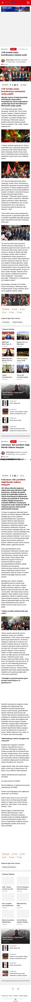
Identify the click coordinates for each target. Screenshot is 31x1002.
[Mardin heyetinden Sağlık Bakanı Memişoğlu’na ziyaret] (8, 917)
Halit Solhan (10, 60)
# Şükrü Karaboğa (17, 322)
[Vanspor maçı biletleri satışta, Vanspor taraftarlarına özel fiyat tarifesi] (15, 411)
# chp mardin (5, 322)
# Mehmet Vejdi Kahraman (9, 867)
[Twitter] (18, 989)
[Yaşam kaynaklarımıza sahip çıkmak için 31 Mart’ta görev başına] (8, 372)
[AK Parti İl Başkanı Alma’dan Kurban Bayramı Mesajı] (23, 884)
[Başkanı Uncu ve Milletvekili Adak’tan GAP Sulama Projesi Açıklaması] (23, 339)
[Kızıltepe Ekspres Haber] (11, 2)
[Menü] (3, 2)
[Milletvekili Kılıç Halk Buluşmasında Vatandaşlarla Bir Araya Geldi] (23, 900)
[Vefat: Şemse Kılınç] (15, 420)
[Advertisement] (15, 29)
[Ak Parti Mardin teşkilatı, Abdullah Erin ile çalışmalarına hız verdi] (23, 917)
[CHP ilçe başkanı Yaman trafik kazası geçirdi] (23, 355)
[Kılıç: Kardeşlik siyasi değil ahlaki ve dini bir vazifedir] (8, 900)
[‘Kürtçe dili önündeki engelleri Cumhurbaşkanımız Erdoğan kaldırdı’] (23, 372)
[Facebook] (13, 989)
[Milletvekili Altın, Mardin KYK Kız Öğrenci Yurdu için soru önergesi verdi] (8, 355)
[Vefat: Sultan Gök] (15, 403)
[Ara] (28, 2)
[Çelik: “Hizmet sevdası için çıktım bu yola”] (8, 884)
